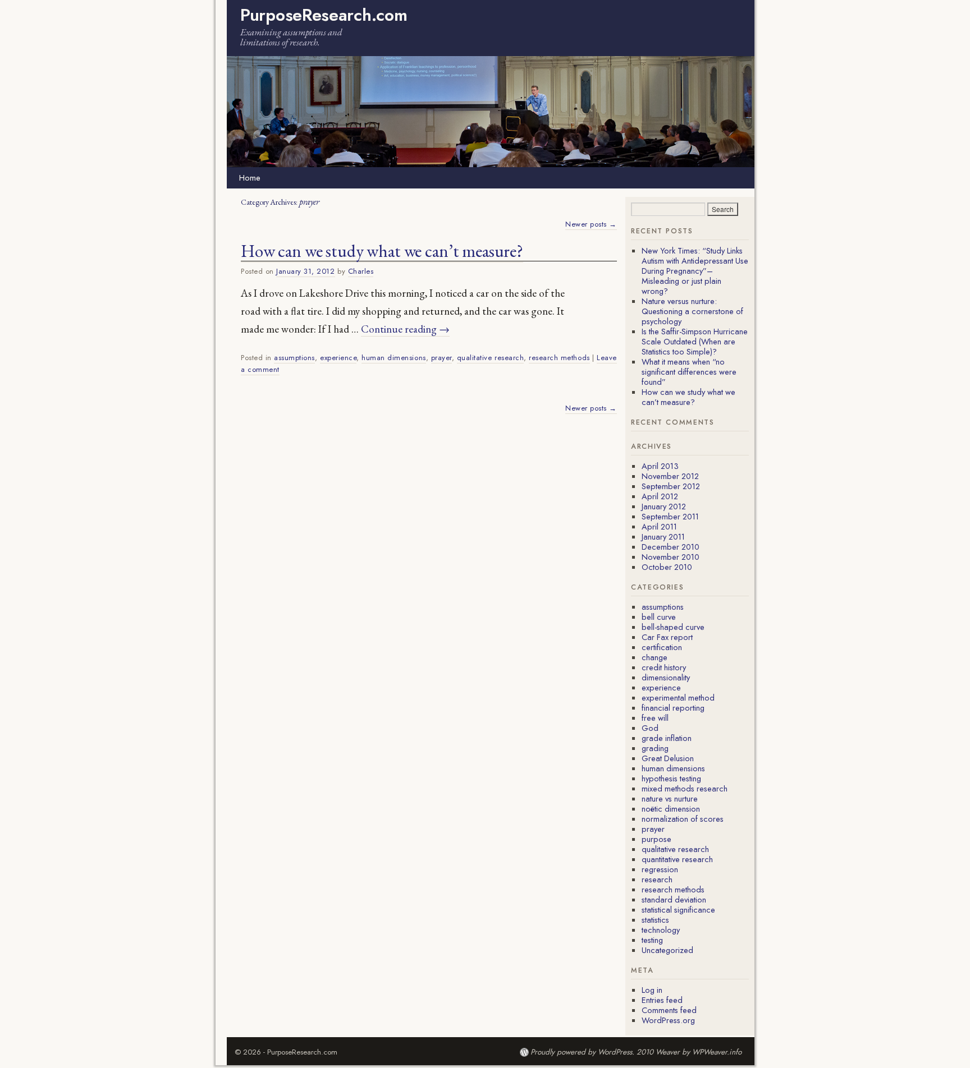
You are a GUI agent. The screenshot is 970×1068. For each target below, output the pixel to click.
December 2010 (670, 547)
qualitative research (490, 357)
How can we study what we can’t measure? (382, 251)
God (650, 728)
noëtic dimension (671, 808)
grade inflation (667, 738)
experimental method (678, 697)
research (657, 879)
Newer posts (591, 224)
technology (661, 930)
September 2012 (671, 486)
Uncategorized (667, 950)
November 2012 (670, 476)
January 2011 (663, 536)
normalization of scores (683, 819)
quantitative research (677, 859)
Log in (652, 990)
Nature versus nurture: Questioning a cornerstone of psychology (692, 311)
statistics (655, 920)
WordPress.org (668, 1020)
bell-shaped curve (673, 627)
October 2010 (667, 567)
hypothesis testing (671, 778)
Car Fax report (667, 637)
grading (655, 748)
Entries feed (662, 1000)
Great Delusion (668, 758)
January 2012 (664, 506)
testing (652, 940)
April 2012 (660, 496)
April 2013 (660, 466)
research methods (559, 357)
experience (338, 357)
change (654, 657)
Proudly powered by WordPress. (582, 1052)
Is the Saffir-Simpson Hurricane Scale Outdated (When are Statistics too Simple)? (695, 341)
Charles (361, 271)
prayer (441, 357)
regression (660, 869)
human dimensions (393, 357)
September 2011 (670, 516)
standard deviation (674, 899)
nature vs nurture (670, 798)
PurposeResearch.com (323, 15)
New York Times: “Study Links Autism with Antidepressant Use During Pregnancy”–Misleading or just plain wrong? (695, 271)
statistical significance (678, 909)
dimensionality (666, 677)
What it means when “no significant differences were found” (689, 372)
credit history (664, 667)
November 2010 (670, 557)
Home (249, 178)
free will (655, 718)
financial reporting (673, 707)
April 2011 (659, 526)
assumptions (294, 357)
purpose (656, 839)
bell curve (659, 617)
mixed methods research (685, 788)
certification (662, 647)
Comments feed (669, 1010)
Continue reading (405, 329)
